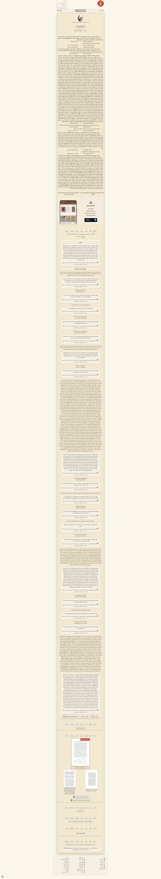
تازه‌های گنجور (101, 869)
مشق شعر (81, 231)
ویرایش (77, 264)
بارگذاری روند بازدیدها (80, 833)
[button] (103, 10)
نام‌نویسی (84, 848)
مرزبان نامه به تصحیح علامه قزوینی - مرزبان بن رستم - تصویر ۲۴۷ (91, 790)
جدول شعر (102, 861)
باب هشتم (75, 22)
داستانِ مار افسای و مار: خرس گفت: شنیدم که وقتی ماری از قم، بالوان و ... (92, 193)
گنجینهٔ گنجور (81, 864)
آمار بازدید (65, 867)
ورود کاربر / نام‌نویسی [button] (81, 10)
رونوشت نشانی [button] (85, 716)
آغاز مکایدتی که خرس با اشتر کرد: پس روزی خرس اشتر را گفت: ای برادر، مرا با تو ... (68, 193)
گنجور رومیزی (81, 859)
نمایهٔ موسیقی (101, 864)
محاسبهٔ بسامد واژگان (81, 728)
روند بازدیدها (72, 231)
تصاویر (86, 231)
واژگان (90, 231)
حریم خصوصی (64, 872)
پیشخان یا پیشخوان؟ (80, 870)
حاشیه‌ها (66, 231)
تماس (66, 870)
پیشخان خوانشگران (80, 869)
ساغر (83, 861)
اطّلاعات (94, 231)
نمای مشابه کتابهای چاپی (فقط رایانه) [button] (71, 716)
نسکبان (82, 872)
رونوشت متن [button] (95, 716)
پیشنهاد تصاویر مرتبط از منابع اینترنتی (81, 796)
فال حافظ (102, 862)
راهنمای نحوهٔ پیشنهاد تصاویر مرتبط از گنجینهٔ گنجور (81, 800)
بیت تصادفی (102, 859)
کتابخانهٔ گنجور (81, 862)
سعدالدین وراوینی (85, 22)
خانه (103, 858)
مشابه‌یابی (102, 867)
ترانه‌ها (77, 231)
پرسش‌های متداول (64, 859)
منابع (66, 869)
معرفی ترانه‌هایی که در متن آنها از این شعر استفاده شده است (81, 821)
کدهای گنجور (81, 858)
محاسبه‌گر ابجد (81, 865)
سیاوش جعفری (78, 236)
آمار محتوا (65, 864)
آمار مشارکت (65, 865)
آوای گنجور (82, 867)
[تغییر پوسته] (2, 876)
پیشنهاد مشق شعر (80, 811)
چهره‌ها (66, 861)
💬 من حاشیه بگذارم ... (70, 844)
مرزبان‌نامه (80, 22)
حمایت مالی (65, 862)
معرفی (66, 858)
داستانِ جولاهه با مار (80, 26)
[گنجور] (100, 3)
